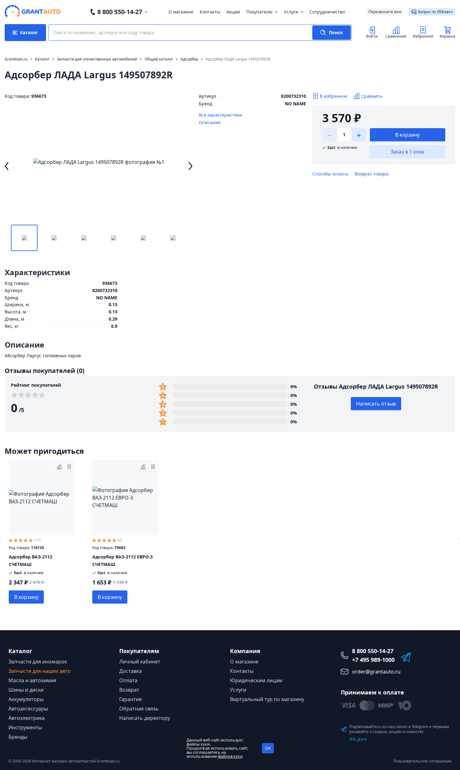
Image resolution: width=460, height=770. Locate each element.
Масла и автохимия (32, 680)
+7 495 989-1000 (373, 659)
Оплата (128, 680)
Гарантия (130, 699)
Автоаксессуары (28, 708)
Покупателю (259, 12)
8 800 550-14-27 (119, 12)
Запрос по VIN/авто (435, 11)
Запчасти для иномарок (37, 661)
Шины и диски (25, 689)
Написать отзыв (376, 403)
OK (268, 748)
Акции (233, 12)
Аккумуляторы (25, 699)
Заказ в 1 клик (407, 151)
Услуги (291, 12)
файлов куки (230, 756)
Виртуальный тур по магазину (267, 699)
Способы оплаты (330, 174)
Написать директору (144, 718)
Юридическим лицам (256, 680)
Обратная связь (139, 708)
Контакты (210, 12)
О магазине (180, 12)
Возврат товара (371, 174)
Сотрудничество (327, 12)
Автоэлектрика (26, 718)
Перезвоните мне (384, 11)
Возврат (129, 689)
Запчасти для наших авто (39, 671)
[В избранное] (69, 467)
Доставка (130, 671)
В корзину (407, 134)
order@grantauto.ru (376, 671)
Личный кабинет (139, 661)
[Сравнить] (59, 467)
